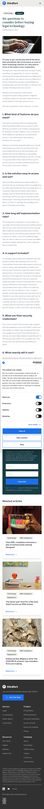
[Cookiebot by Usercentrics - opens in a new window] (33, 362)
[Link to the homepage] (10, 3)
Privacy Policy (13, 488)
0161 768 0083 (15, 697)
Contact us (28, 757)
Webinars (5, 749)
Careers (26, 753)
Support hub (6, 753)
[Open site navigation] (40, 3)
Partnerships (28, 745)
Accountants (6, 723)
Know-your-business (31, 727)
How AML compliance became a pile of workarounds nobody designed (21, 545)
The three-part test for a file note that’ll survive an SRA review (22, 603)
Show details (33, 424)
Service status (29, 762)
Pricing (26, 731)
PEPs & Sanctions (30, 715)
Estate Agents (7, 719)
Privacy (14, 789)
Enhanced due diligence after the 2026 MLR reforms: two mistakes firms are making (22, 661)
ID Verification (28, 711)
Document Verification (31, 719)
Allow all (22, 431)
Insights (5, 745)
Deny (22, 444)
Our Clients (6, 741)
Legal (4, 711)
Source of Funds (29, 723)
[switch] (39, 403)
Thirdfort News (29, 749)
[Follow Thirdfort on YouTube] (8, 789)
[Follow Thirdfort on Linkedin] (3, 789)
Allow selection (22, 438)
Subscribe (22, 482)
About (26, 741)
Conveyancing (7, 715)
